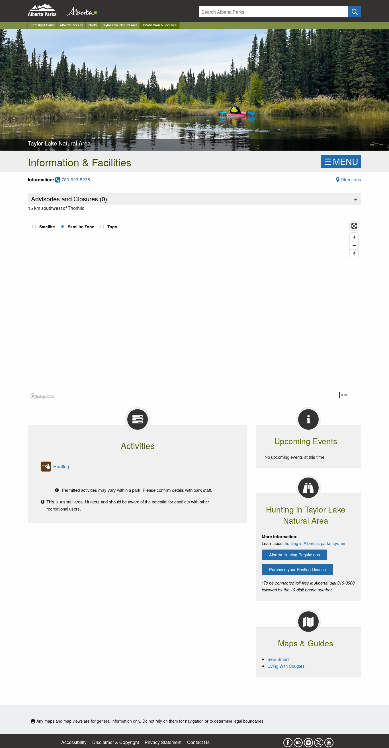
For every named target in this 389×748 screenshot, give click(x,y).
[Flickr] (298, 740)
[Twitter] (318, 740)
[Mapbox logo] (42, 396)
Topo (112, 226)
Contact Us (198, 742)
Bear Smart (278, 659)
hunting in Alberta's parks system (316, 543)
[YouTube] (328, 740)
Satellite (47, 226)
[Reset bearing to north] (354, 253)
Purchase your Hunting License (297, 569)
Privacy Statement (163, 742)
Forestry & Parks (43, 25)
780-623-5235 (75, 179)
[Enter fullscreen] (354, 226)
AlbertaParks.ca (71, 25)
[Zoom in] (354, 237)
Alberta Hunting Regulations (294, 555)
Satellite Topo (81, 226)
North (93, 25)
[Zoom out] (354, 245)
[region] (194, 310)
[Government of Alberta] (80, 10)
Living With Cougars (286, 666)
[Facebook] (287, 740)
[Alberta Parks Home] (46, 10)
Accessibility (74, 742)
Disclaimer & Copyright (115, 742)
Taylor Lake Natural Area (120, 25)
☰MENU (341, 161)
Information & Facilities (160, 25)
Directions (350, 179)
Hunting (61, 466)
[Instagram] (308, 740)
